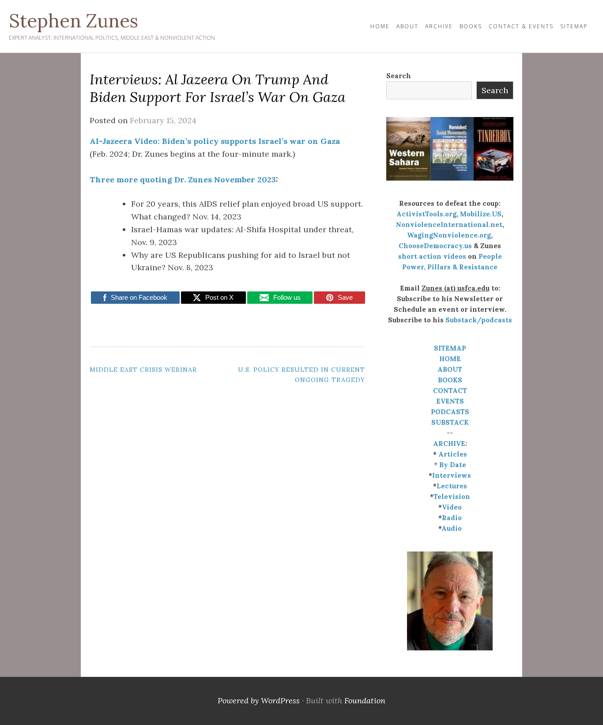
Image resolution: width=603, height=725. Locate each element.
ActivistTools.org (426, 214)
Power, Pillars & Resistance (449, 267)
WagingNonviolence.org (449, 235)
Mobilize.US (480, 214)
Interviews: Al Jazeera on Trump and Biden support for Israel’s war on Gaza (218, 88)
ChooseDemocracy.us (435, 246)
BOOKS (450, 380)
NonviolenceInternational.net (449, 224)
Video (452, 507)
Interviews (451, 475)
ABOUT (449, 369)
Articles (452, 454)
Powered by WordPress (259, 700)
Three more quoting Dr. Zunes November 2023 (183, 179)
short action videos (432, 256)
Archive (439, 26)
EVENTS (450, 401)
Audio (451, 528)
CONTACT (450, 390)
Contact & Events (521, 26)
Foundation (364, 700)
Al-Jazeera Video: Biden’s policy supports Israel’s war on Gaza (215, 141)
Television (451, 496)
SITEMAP (450, 348)
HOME (380, 26)
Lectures (452, 486)
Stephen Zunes (73, 21)
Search (398, 76)
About (407, 26)
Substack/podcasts (478, 320)
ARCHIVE (449, 443)
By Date (452, 465)
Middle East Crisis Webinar (143, 370)
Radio (452, 518)
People (490, 256)
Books (471, 26)
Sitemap (574, 26)
